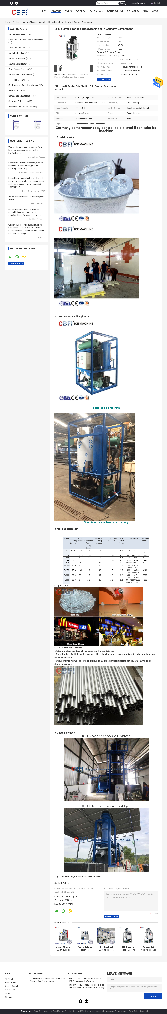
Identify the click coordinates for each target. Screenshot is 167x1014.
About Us (80, 11)
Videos (68, 11)
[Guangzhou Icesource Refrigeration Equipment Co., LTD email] (11, 256)
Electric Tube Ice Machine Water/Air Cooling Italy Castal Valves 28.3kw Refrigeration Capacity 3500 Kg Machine (85, 948)
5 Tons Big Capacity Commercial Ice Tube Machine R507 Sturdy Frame (47, 979)
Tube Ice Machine (66, 876)
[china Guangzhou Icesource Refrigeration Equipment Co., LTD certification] (16, 125)
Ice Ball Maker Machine (19, 74)
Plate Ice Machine (16, 80)
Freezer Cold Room (17, 90)
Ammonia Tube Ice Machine (21, 106)
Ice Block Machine (16, 58)
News (145, 11)
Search (122, 3)
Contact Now (104, 79)
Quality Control (114, 11)
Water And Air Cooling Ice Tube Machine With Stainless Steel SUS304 (148, 948)
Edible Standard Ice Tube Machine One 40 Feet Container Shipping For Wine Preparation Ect (127, 948)
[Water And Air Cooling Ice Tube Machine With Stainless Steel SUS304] (148, 935)
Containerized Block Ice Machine (23, 85)
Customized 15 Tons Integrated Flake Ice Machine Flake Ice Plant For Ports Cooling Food (86, 986)
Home (44, 11)
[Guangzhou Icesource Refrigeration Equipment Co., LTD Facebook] (11, 3)
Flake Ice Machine (16, 47)
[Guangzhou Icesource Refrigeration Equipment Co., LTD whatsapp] (18, 256)
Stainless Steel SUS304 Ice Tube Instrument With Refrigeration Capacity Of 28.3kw (106, 948)
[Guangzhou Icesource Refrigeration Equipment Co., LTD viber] (25, 256)
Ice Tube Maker (80, 876)
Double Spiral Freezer (18, 64)
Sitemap (9, 997)
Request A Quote (138, 3)
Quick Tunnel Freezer (18, 69)
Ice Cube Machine (16, 53)
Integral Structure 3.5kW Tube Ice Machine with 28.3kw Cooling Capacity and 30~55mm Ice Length (63, 948)
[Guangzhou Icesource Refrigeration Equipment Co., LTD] (19, 12)
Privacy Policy (26, 1011)
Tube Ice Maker (94, 876)
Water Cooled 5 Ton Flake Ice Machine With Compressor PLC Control (85, 979)
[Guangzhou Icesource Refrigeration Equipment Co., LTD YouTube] (16, 3)
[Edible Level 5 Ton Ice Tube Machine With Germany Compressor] (72, 49)
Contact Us (133, 11)
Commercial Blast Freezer (20, 96)
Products (56, 11)
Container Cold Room (18, 101)
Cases (155, 11)
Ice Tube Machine (30, 22)
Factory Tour (96, 11)
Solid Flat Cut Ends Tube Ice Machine (25, 40)
